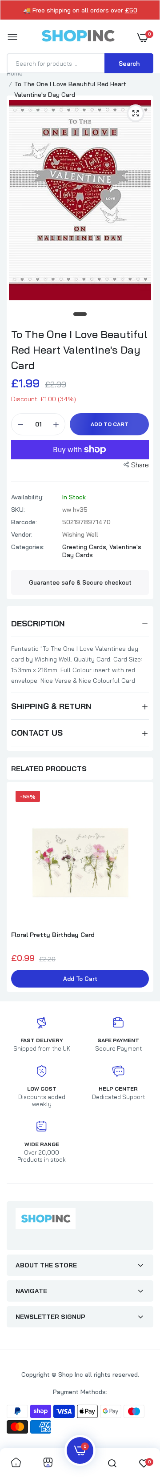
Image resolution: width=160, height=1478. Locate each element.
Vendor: (21, 534)
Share (140, 465)
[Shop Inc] (77, 37)
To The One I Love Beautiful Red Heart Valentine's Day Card (79, 349)
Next (142, 888)
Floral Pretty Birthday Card (53, 935)
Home (15, 73)
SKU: (18, 510)
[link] (16, 1463)
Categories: (27, 547)
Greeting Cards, (85, 547)
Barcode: (24, 522)
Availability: (27, 497)
